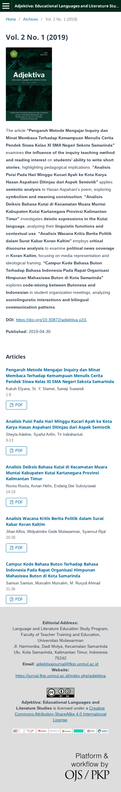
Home (11, 19)
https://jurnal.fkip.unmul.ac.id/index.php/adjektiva (61, 675)
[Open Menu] (6, 6)
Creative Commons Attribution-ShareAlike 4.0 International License (60, 714)
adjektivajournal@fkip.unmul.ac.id (67, 664)
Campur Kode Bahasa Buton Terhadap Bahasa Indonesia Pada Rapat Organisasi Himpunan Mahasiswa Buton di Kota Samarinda (52, 570)
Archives (30, 19)
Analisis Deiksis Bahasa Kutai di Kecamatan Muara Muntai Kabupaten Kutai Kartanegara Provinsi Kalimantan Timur (56, 472)
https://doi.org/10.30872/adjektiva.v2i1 (51, 319)
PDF (18, 405)
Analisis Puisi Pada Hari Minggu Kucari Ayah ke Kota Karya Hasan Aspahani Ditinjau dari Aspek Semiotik (59, 424)
